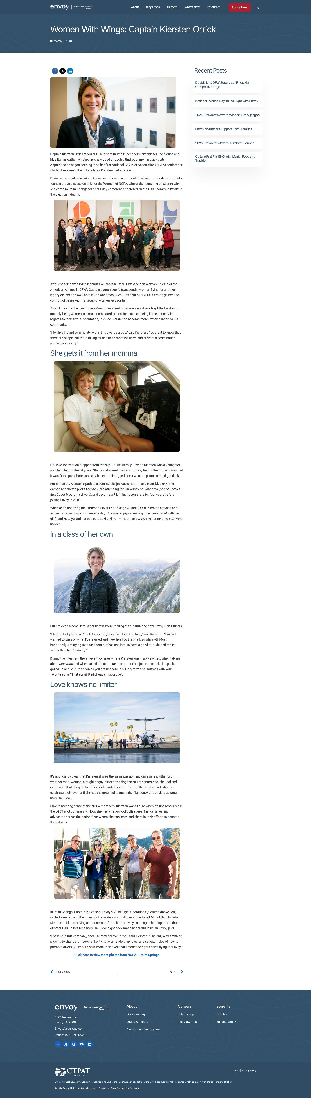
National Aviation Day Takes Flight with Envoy (226, 101)
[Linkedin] (89, 1044)
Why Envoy (153, 7)
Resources (213, 7)
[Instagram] (74, 1044)
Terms (236, 1070)
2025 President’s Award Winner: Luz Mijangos (227, 115)
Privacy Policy (249, 1070)
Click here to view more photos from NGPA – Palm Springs (116, 955)
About (135, 7)
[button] (257, 7)
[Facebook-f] (58, 1044)
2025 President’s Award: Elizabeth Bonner (224, 143)
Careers (172, 7)
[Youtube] (81, 1044)
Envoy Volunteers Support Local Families (223, 129)
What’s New (192, 7)
